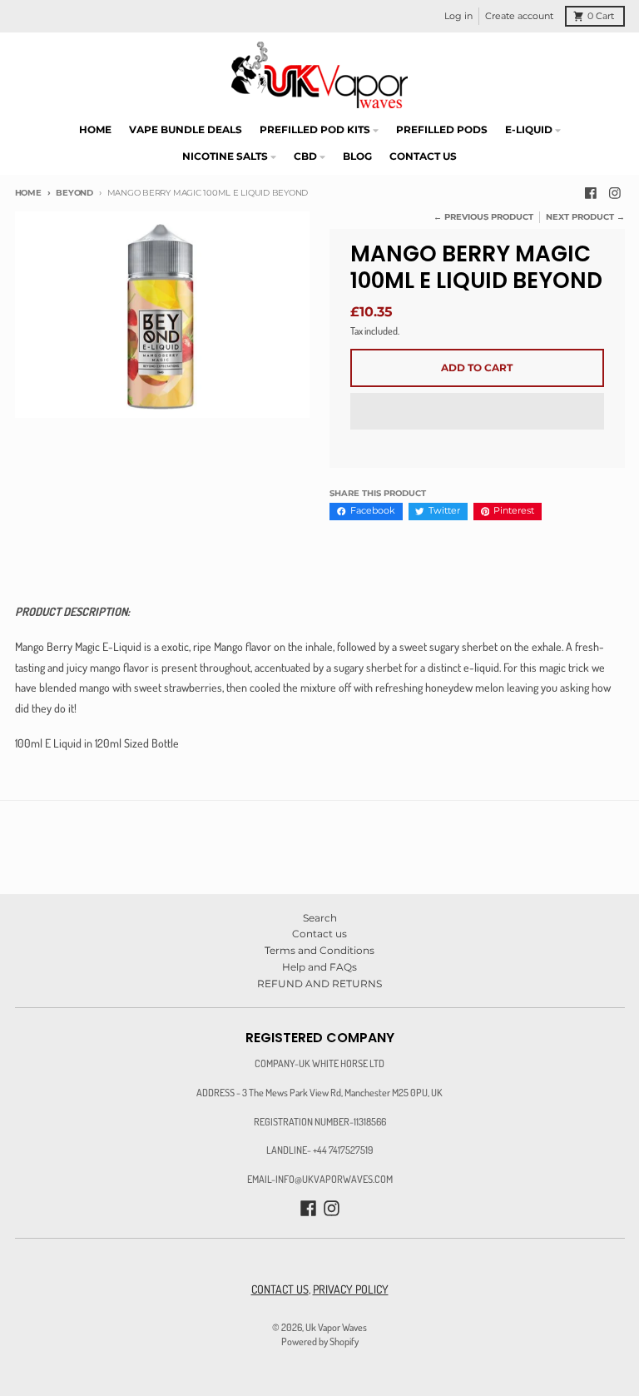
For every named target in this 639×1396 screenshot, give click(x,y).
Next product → (585, 216)
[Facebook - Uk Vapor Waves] (590, 193)
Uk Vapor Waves (336, 1327)
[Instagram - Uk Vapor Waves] (615, 193)
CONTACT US (280, 1289)
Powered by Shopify (320, 1341)
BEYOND (74, 192)
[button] (477, 412)
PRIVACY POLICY (351, 1289)
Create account (519, 16)
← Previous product (483, 216)
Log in (458, 16)
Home (28, 192)
